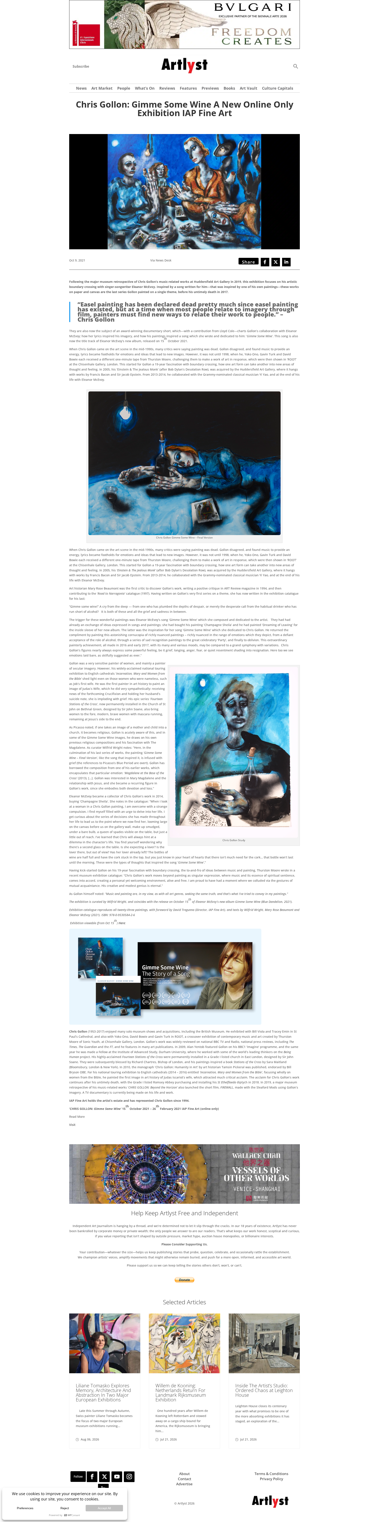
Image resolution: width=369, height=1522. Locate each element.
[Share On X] (275, 262)
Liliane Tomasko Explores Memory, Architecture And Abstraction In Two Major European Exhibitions (103, 1392)
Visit (72, 1125)
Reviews (167, 89)
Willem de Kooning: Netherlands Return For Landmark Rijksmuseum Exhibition (180, 1392)
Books (229, 89)
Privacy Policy (271, 1478)
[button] (295, 66)
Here (122, 923)
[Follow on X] (104, 1476)
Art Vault (248, 89)
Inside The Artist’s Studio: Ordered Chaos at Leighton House (264, 1390)
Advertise (184, 1483)
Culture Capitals (277, 89)
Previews (210, 89)
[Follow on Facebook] (92, 1476)
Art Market (102, 89)
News (81, 89)
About (184, 1473)
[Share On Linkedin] (286, 262)
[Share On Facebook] (265, 262)
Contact (184, 1478)
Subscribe (81, 66)
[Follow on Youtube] (116, 1476)
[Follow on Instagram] (129, 1476)
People (123, 89)
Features (188, 89)
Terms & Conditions (271, 1473)
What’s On (145, 89)
